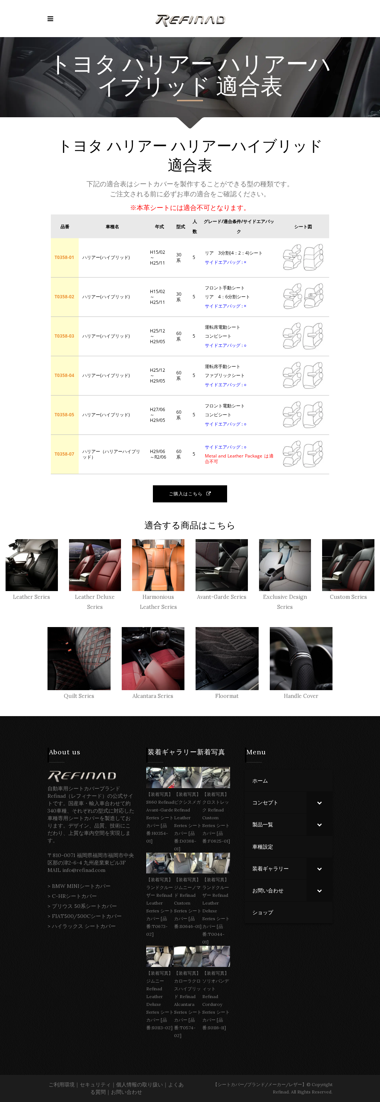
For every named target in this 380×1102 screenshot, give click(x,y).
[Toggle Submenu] (319, 802)
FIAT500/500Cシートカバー (87, 916)
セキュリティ (95, 1084)
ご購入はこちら (186, 493)
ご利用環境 (62, 1084)
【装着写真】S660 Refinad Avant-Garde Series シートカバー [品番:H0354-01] (160, 817)
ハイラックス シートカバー (84, 926)
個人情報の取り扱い (139, 1084)
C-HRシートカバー (74, 896)
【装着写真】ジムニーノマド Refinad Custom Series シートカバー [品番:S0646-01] (188, 903)
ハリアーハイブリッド (247, 146)
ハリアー (167, 64)
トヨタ (83, 64)
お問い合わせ (126, 1092)
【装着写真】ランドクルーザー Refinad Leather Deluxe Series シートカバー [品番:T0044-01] (216, 911)
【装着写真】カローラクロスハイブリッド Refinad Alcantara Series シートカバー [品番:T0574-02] (188, 1004)
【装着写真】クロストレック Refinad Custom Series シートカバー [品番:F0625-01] (216, 817)
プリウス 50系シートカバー (84, 906)
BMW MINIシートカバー (81, 886)
